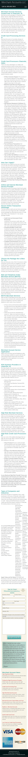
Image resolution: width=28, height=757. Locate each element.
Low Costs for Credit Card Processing (11, 722)
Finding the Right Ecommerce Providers (12, 680)
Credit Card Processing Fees (9, 686)
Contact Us (17, 753)
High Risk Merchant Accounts (9, 692)
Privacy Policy (11, 753)
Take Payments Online (7, 674)
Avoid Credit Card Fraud (8, 714)
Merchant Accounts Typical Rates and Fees (13, 700)
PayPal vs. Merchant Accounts (9, 706)
